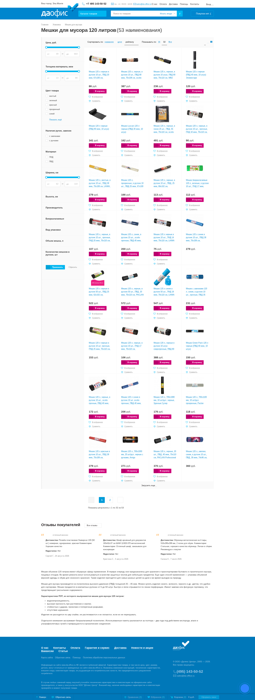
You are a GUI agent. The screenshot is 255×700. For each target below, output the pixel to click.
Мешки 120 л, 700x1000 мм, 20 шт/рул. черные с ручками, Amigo (132, 454)
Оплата (163, 4)
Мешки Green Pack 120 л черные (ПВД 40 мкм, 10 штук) (197, 346)
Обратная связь (62, 657)
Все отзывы (92, 525)
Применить (57, 267)
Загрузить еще (148, 485)
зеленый (53, 100)
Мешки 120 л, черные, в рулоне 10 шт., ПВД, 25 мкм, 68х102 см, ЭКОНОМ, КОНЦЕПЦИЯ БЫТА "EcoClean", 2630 (164, 186)
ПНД (51, 157)
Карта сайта (47, 657)
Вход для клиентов (210, 4)
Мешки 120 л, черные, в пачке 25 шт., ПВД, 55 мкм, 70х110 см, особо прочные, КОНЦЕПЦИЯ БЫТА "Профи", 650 (164, 132)
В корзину (100, 91)
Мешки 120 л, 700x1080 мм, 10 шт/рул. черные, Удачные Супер (164, 400)
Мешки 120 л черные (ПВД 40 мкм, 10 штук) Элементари (196, 74)
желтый (52, 96)
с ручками (53, 140)
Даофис (59, 10)
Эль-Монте (58, 3)
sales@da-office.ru (143, 4)
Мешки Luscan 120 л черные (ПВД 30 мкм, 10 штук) (132, 129)
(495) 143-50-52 (190, 671)
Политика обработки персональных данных (104, 657)
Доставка (173, 4)
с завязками (54, 136)
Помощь (184, 4)
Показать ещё (55, 120)
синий (51, 114)
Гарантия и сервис (97, 647)
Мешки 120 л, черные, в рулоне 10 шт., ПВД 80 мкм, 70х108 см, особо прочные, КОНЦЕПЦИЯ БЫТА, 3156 (132, 77)
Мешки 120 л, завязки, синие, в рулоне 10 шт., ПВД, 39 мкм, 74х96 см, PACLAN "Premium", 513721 (196, 457)
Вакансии (47, 651)
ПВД (51, 161)
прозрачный (54, 109)
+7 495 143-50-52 (96, 3)
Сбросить (73, 267)
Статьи (63, 651)
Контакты (194, 4)
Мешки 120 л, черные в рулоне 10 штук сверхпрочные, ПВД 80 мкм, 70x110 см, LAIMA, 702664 (164, 349)
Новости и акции (142, 647)
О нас (154, 4)
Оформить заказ (208, 697)
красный (53, 105)
